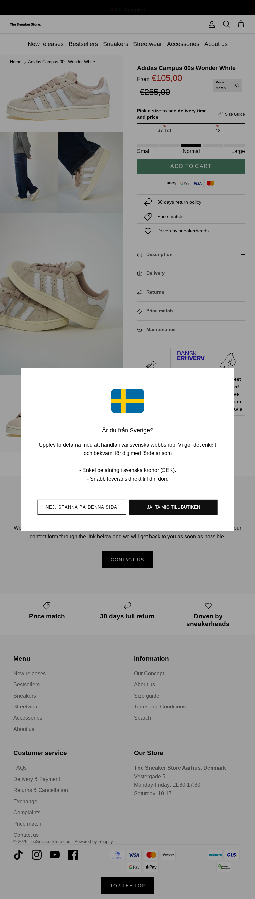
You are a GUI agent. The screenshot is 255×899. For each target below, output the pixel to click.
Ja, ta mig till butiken (173, 507)
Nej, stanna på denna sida (81, 507)
